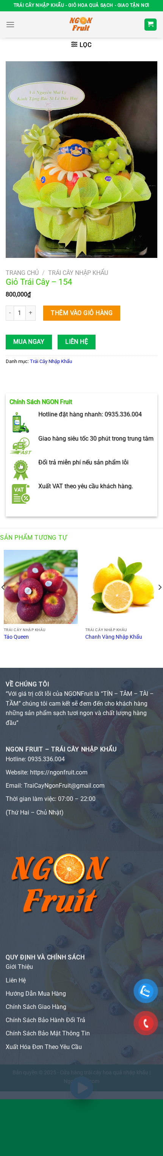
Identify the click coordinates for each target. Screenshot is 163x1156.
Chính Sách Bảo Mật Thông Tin (48, 1033)
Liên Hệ (76, 341)
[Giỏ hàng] (150, 25)
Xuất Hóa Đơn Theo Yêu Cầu (44, 1046)
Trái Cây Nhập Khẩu (78, 272)
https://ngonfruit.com (59, 772)
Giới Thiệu (19, 966)
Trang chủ (22, 272)
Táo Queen (16, 637)
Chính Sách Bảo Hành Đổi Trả (45, 1020)
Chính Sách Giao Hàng (36, 1006)
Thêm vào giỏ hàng (82, 313)
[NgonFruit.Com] (81, 24)
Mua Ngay (29, 341)
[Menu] (10, 24)
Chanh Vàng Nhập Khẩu (113, 637)
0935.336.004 (46, 759)
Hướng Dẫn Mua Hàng (36, 993)
